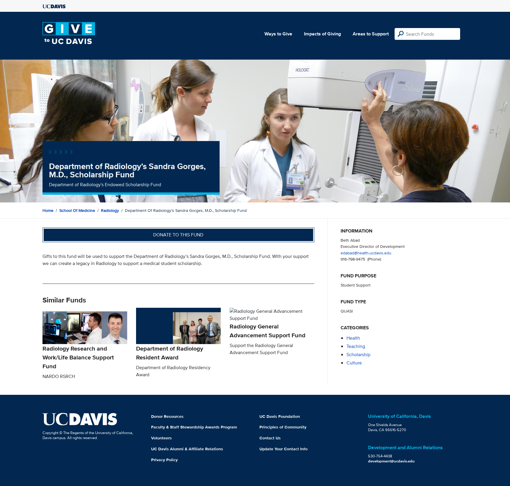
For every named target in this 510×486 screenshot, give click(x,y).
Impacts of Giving (322, 33)
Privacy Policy (164, 460)
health (353, 338)
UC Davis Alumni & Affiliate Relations (187, 449)
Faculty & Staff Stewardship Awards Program (194, 427)
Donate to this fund (178, 234)
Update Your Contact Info (283, 449)
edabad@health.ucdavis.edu (366, 253)
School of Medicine (77, 210)
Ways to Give (278, 33)
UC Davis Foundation (279, 416)
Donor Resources (167, 416)
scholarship (358, 354)
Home (47, 210)
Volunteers (161, 438)
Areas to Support (371, 33)
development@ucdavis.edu (391, 461)
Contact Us (270, 438)
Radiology (110, 210)
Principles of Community (282, 427)
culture (354, 362)
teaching (355, 346)
